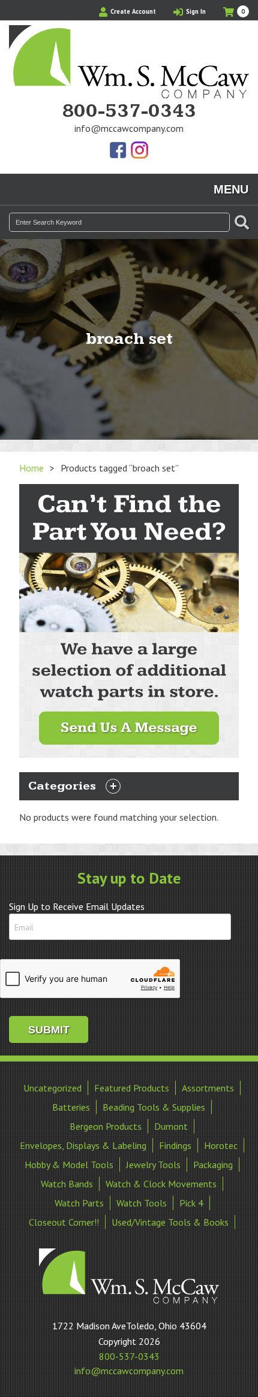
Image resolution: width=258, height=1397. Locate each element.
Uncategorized (52, 1088)
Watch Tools (141, 1203)
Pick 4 (191, 1203)
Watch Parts (79, 1203)
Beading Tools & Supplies (154, 1107)
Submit (49, 1030)
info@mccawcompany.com (129, 128)
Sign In (195, 11)
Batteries (71, 1107)
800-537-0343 (129, 111)
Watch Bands (67, 1184)
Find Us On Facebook (119, 151)
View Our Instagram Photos (139, 151)
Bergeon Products (106, 1126)
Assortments (208, 1088)
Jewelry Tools (153, 1165)
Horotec (221, 1145)
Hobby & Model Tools (69, 1165)
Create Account (132, 11)
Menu (231, 189)
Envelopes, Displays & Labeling (83, 1145)
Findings (175, 1145)
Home (31, 468)
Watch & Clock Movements (161, 1184)
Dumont (171, 1126)
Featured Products (131, 1088)
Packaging (213, 1165)
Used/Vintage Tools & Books (170, 1222)
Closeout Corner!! (64, 1222)
